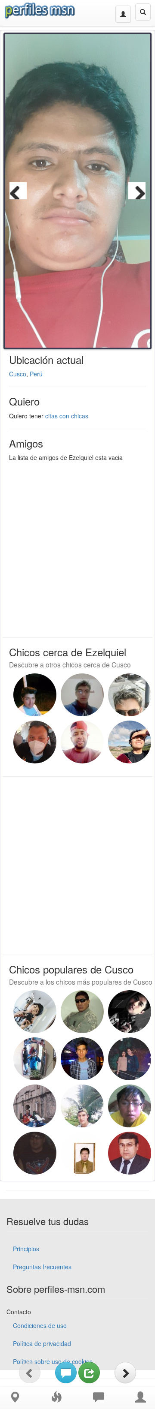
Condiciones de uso (40, 1325)
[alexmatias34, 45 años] (129, 1058)
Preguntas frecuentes (42, 1266)
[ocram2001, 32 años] (34, 1011)
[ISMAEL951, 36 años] (82, 1153)
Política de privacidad (42, 1343)
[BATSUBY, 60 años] (34, 1153)
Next (137, 190)
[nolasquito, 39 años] (34, 742)
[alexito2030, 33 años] (82, 1106)
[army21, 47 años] (82, 1011)
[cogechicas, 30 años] (129, 1106)
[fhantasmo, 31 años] (34, 1058)
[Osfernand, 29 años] (129, 742)
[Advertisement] (77, 547)
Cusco (17, 374)
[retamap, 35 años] (82, 1058)
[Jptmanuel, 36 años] (82, 694)
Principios (26, 1248)
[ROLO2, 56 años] (34, 1106)
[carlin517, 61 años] (129, 1153)
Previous (18, 190)
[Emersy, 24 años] (34, 694)
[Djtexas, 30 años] (129, 694)
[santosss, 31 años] (129, 1011)
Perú (36, 374)
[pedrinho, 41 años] (82, 742)
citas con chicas (66, 416)
